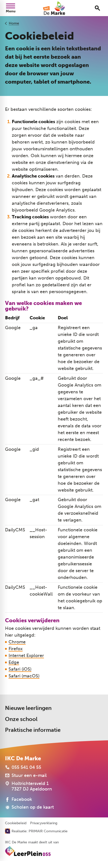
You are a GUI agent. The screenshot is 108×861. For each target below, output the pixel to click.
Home (14, 23)
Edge (14, 662)
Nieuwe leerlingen (28, 708)
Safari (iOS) (20, 669)
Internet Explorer (26, 655)
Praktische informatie (33, 730)
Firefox (16, 648)
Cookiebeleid (15, 823)
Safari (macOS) (24, 676)
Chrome (17, 642)
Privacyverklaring (43, 823)
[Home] (54, 8)
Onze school (21, 719)
